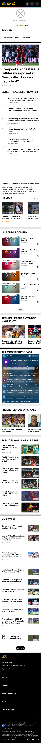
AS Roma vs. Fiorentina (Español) (29, 251)
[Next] (38, 198)
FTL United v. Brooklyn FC (30, 285)
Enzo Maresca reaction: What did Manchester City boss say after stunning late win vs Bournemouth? (21, 140)
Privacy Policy (20, 724)
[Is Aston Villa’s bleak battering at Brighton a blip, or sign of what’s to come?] (33, 538)
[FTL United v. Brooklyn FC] (11, 288)
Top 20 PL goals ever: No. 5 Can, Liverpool (10, 504)
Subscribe (6, 670)
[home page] (9, 4)
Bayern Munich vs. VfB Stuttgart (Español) (29, 262)
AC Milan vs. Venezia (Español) (28, 274)
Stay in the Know (7, 662)
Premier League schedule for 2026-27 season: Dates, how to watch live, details (23, 120)
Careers (10, 723)
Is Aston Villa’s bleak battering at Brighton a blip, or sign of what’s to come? (13, 538)
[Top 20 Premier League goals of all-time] (30, 449)
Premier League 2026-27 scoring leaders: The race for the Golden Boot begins (13, 621)
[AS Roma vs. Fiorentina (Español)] (11, 253)
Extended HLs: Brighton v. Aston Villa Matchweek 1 (12, 581)
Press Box (4, 724)
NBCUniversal (13, 729)
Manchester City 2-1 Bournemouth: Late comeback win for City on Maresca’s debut (23, 150)
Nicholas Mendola (12, 102)
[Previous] (34, 198)
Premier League (8, 37)
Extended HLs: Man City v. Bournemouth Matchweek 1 (12, 600)
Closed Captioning (19, 723)
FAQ (26, 723)
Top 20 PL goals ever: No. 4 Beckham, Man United (10, 494)
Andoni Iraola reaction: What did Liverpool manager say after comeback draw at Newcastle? (23, 109)
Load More (20, 648)
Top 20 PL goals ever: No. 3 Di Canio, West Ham (10, 482)
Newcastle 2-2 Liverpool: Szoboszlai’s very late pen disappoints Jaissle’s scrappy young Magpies (22, 99)
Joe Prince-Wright (7, 85)
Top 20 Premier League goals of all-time (9, 447)
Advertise (4, 723)
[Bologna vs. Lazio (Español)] (11, 241)
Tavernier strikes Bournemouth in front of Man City (14, 590)
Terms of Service (28, 725)
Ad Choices (12, 724)
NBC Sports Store (33, 723)
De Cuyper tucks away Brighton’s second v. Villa (11, 637)
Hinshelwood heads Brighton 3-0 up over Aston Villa (13, 571)
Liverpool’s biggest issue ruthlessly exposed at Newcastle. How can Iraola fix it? (20, 75)
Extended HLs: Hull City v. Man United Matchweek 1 (12, 342)
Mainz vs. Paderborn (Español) (28, 297)
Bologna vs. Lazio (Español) (27, 239)
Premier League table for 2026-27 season (21, 130)
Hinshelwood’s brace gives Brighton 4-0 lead (12, 610)
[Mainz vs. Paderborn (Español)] (11, 299)
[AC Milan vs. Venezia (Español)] (11, 276)
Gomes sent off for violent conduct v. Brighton (12, 527)
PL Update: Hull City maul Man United (12, 430)
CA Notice (19, 725)
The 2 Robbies (26, 37)
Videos (17, 37)
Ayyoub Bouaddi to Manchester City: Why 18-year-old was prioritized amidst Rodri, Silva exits (12, 555)
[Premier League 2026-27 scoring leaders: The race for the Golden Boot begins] (33, 621)
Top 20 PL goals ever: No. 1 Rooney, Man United (10, 459)
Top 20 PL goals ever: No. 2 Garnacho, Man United (10, 471)
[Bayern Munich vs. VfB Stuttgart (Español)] (11, 265)
